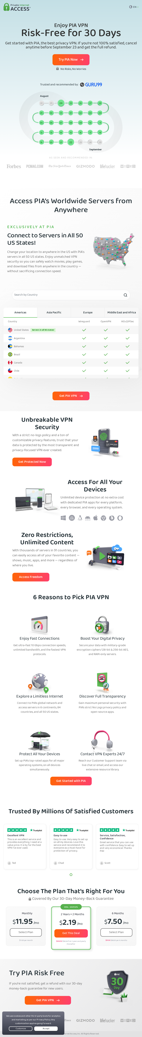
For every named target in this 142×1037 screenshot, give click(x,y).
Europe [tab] (87, 312)
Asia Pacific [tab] (54, 312)
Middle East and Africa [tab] (121, 312)
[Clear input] (125, 295)
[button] (71, 874)
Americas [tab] (20, 312)
